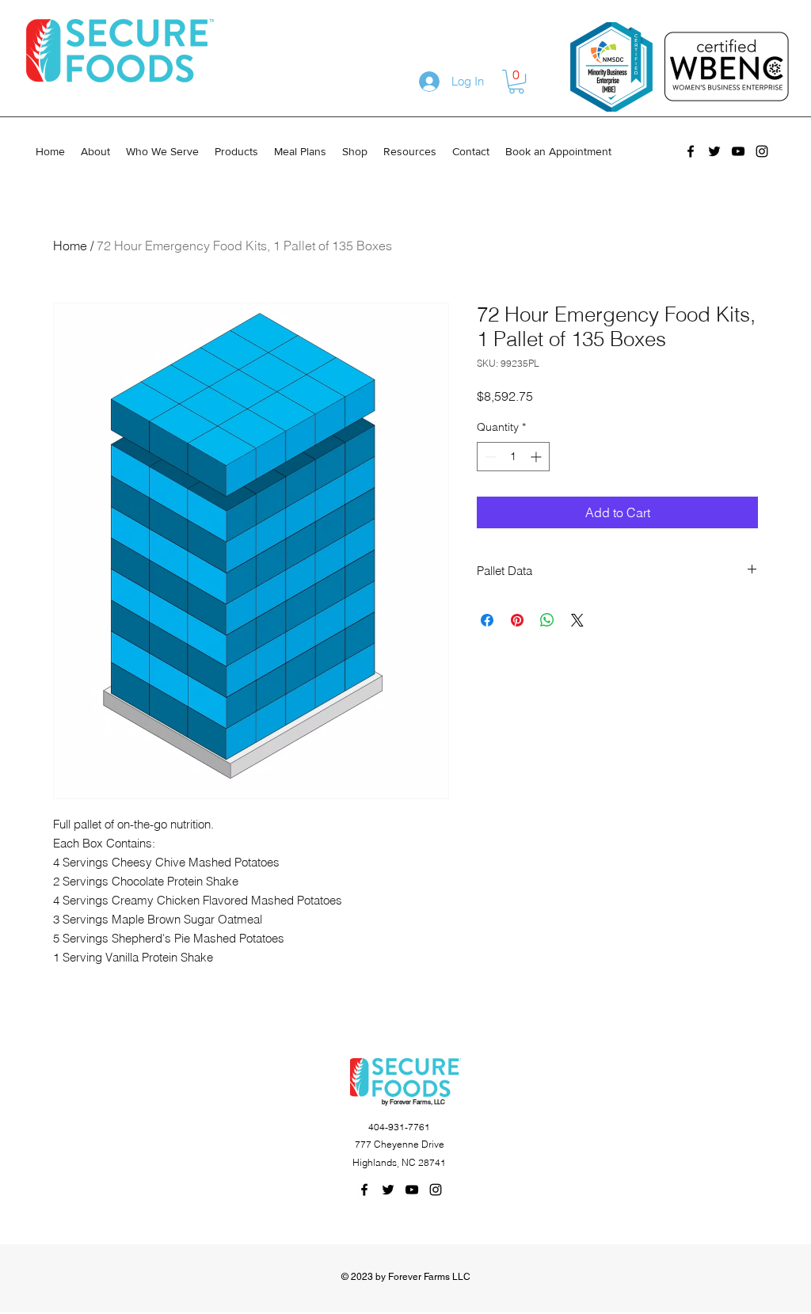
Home (70, 245)
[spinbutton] (513, 456)
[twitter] (714, 151)
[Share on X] (577, 620)
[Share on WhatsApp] (547, 620)
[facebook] (691, 151)
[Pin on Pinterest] (517, 620)
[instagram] (762, 151)
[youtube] (738, 151)
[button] (516, 81)
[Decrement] (489, 456)
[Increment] (537, 456)
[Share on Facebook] (487, 620)
